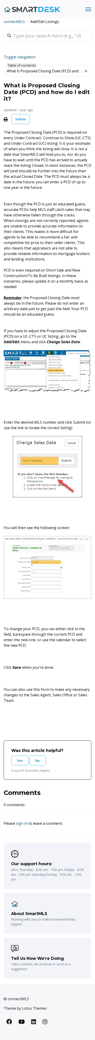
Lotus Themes (34, 1008)
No (37, 760)
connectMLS (14, 21)
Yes (20, 760)
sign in (21, 823)
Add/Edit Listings (44, 21)
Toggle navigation (20, 57)
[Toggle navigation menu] (88, 9)
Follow (20, 119)
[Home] (32, 9)
